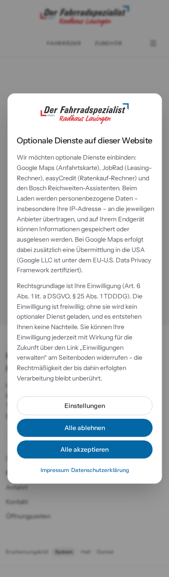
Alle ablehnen (84, 428)
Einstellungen (84, 406)
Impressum (55, 470)
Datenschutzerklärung (100, 470)
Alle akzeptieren (84, 449)
